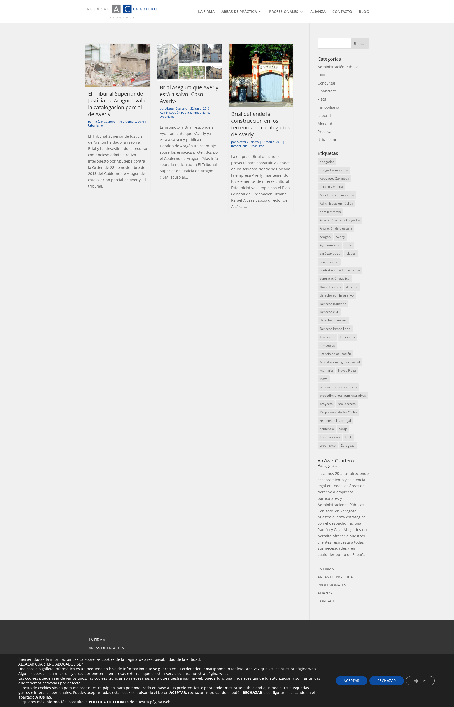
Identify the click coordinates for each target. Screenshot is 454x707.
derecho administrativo (337, 295)
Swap (343, 429)
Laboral (324, 115)
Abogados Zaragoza (334, 178)
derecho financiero (333, 320)
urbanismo (328, 445)
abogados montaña (334, 170)
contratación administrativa (340, 270)
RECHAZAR (386, 680)
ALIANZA (318, 12)
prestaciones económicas (338, 387)
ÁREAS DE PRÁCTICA (239, 12)
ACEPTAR (351, 680)
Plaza (324, 379)
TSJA (348, 437)
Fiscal (322, 99)
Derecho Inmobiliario (335, 328)
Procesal (325, 131)
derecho (352, 287)
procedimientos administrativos (343, 395)
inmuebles (327, 345)
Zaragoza (348, 445)
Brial (348, 245)
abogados (327, 161)
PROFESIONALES (283, 12)
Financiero (327, 91)
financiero (327, 337)
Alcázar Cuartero (105, 121)
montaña (326, 370)
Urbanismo (95, 125)
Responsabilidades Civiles (338, 412)
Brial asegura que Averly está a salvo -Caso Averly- (189, 94)
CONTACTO (342, 12)
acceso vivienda (331, 186)
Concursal (326, 83)
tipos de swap (330, 437)
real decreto (347, 404)
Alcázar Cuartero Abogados (340, 220)
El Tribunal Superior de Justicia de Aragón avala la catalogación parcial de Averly (116, 104)
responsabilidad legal (335, 420)
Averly (340, 237)
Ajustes (420, 680)
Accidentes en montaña (337, 195)
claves (351, 253)
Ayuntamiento (330, 245)
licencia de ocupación (335, 353)
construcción (329, 262)
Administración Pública (175, 113)
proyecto (326, 404)
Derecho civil (329, 312)
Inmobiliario (201, 113)
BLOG (364, 12)
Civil (321, 74)
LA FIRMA (206, 12)
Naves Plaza (347, 370)
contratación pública (334, 278)
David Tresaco (330, 287)
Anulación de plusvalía (336, 228)
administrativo (330, 212)
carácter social (330, 253)
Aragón (325, 237)
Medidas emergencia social (340, 362)
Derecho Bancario (333, 303)
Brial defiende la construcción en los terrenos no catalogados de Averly (260, 124)
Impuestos (347, 337)
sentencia (327, 429)
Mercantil (326, 123)
